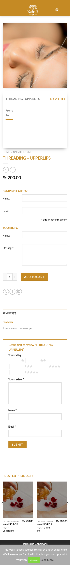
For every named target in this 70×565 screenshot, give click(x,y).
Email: (6, 211)
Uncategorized (23, 152)
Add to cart (34, 276)
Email (12, 426)
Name (12, 410)
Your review (16, 379)
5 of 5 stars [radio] (17, 372)
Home (6, 152)
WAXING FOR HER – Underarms (10, 527)
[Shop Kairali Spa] (33, 10)
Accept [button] (34, 560)
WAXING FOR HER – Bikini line (44, 527)
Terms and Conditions (35, 543)
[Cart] (57, 10)
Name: (6, 198)
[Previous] (2, 510)
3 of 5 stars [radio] (17, 366)
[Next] (67, 510)
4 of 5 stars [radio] (41, 366)
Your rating (14, 355)
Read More (47, 559)
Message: (8, 247)
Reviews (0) (9, 313)
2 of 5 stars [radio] (33, 360)
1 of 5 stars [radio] (14, 360)
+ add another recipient (54, 219)
